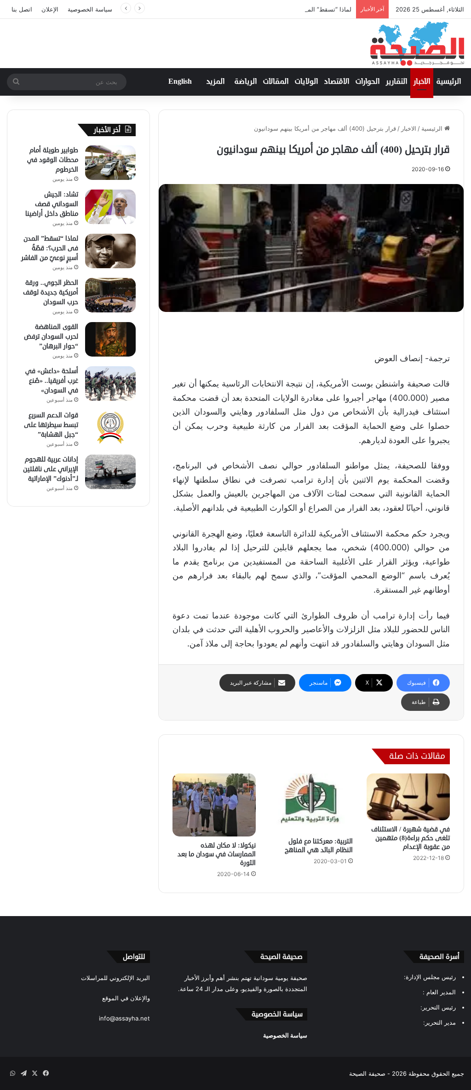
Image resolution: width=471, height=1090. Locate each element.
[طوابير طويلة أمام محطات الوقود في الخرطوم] (110, 162)
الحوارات (367, 82)
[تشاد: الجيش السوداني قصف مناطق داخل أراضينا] (110, 207)
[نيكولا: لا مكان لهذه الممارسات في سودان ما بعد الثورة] (214, 804)
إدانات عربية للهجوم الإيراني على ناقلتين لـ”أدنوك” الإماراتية (50, 469)
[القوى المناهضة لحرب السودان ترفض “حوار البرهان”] (110, 339)
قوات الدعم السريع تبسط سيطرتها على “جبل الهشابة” (51, 425)
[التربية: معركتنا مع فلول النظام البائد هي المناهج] (311, 802)
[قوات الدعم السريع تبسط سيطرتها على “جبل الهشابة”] (110, 427)
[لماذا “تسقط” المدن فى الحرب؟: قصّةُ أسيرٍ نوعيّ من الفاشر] (110, 251)
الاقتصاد (336, 82)
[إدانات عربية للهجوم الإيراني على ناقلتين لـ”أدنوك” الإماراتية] (110, 472)
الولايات (306, 82)
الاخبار (422, 82)
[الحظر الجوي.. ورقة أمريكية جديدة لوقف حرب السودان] (110, 295)
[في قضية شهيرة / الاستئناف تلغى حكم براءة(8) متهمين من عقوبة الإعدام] (408, 796)
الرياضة (246, 82)
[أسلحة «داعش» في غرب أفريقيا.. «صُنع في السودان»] (110, 383)
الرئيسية (449, 82)
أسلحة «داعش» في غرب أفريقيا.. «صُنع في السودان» (51, 381)
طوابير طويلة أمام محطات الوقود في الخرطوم (52, 160)
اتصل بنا (21, 9)
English (180, 82)
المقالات (275, 82)
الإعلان (49, 9)
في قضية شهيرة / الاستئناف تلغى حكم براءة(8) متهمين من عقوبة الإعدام (410, 838)
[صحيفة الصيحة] (417, 43)
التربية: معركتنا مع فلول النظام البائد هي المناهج (319, 845)
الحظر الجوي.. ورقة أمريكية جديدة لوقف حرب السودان (50, 292)
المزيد (215, 82)
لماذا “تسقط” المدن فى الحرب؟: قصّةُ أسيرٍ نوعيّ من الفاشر (273, 9)
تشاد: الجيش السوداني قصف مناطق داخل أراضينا (51, 204)
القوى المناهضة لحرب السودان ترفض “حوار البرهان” (51, 337)
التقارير (396, 82)
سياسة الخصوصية (90, 9)
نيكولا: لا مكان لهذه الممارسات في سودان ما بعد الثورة (217, 854)
